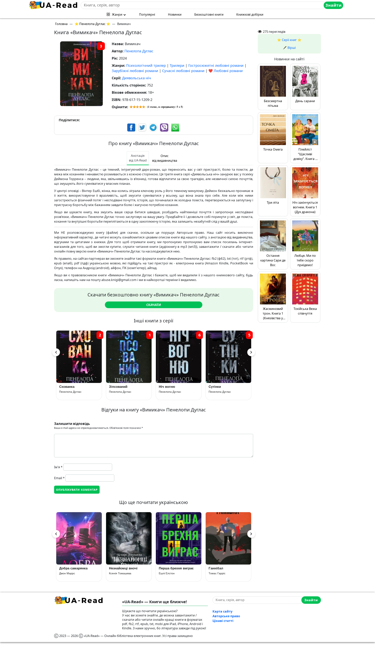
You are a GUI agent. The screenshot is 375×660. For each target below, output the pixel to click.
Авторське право (226, 616)
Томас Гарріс (167, 573)
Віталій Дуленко (219, 573)
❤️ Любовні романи (225, 70)
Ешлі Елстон (117, 573)
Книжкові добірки (249, 14)
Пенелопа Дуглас (138, 51)
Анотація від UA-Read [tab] (138, 157)
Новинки (174, 14)
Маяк (213, 568)
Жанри (117, 14)
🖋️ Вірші (289, 47)
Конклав (215, 386)
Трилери (177, 65)
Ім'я (58, 467)
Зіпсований (68, 386)
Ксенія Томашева (70, 573)
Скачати (153, 305)
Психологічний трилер (146, 65)
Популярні (147, 14)
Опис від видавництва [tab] (164, 158)
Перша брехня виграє (126, 568)
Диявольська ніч (136, 78)
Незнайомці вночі (73, 568)
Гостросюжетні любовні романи (216, 65)
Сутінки (165, 386)
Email (59, 478)
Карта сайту (222, 611)
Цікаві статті (222, 621)
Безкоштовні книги (208, 14)
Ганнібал (166, 568)
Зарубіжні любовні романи (135, 70)
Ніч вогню (117, 386)
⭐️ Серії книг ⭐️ (289, 40)
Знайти (333, 5)
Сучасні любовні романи (183, 70)
